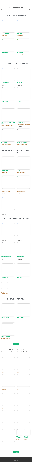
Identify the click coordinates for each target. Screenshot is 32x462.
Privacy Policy (16, 460)
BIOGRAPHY (4, 85)
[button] (8, 37)
